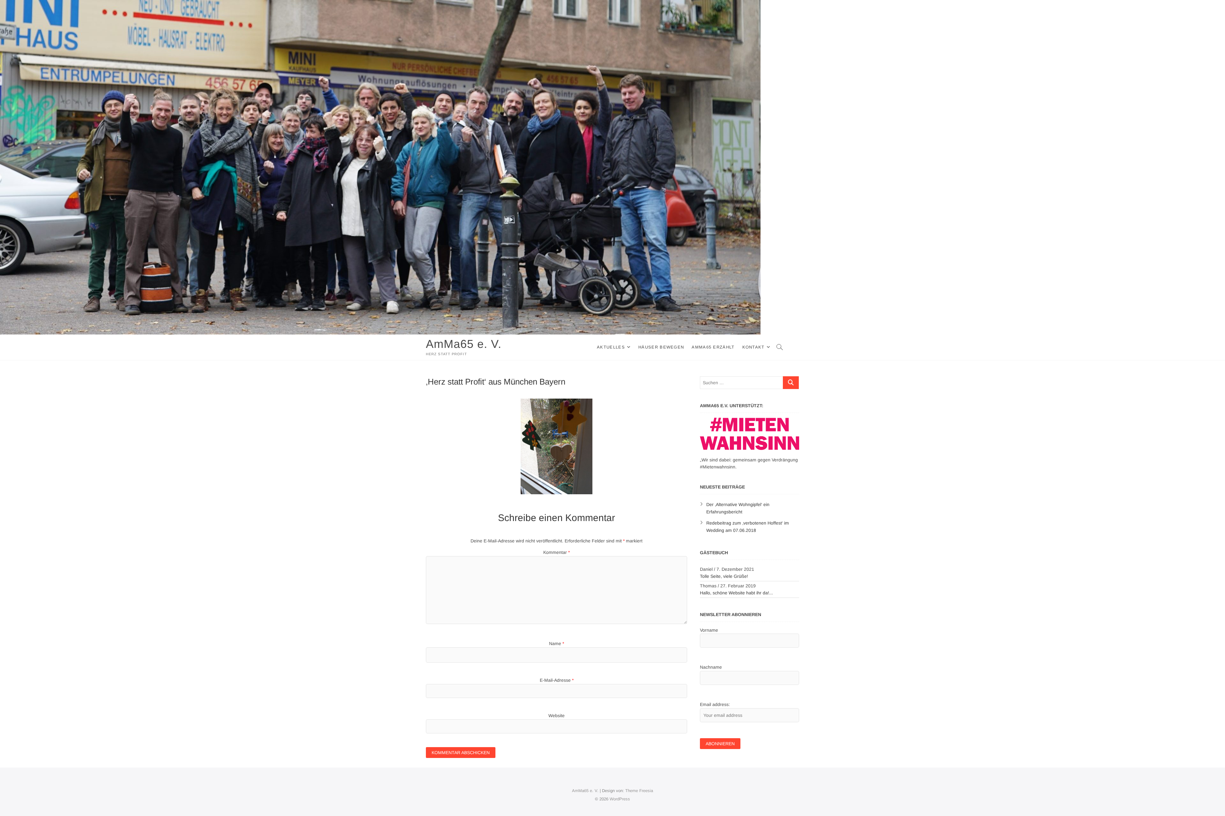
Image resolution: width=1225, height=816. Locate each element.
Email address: (715, 704)
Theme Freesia (639, 790)
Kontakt (753, 347)
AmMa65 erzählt (713, 347)
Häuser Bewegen (661, 347)
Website (556, 715)
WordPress (620, 799)
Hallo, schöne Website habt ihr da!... (736, 592)
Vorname (709, 630)
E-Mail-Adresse (557, 680)
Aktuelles (611, 347)
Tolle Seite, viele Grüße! (724, 576)
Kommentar (556, 552)
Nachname (711, 667)
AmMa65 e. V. (463, 343)
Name (556, 643)
